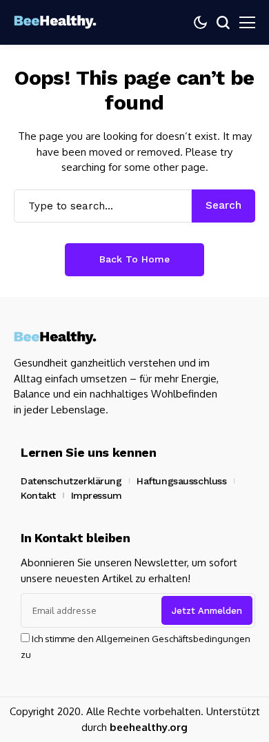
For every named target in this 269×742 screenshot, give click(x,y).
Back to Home (134, 259)
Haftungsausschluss (181, 480)
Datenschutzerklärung (71, 480)
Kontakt (38, 495)
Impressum (96, 495)
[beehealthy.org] (55, 22)
